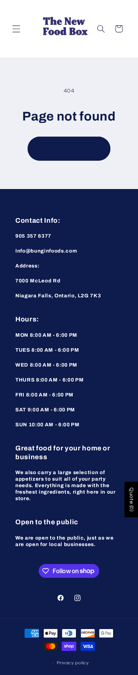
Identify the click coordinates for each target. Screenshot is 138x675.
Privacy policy (73, 663)
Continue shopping (69, 148)
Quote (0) (131, 500)
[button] (16, 29)
